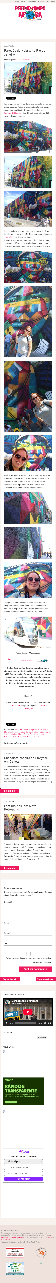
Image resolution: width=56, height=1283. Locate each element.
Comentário (9, 902)
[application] (28, 1012)
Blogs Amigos (50, 2)
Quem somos (31, 2)
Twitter (42, 28)
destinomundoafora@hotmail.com (13, 1237)
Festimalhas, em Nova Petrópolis (20, 807)
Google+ (28, 28)
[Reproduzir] (6, 1023)
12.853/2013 (48, 1237)
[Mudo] (45, 1023)
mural (47, 732)
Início (17, 2)
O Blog (23, 2)
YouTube (50, 28)
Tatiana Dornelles (22, 59)
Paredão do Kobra (37, 734)
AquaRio (9, 237)
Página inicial (9, 979)
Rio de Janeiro (33, 736)
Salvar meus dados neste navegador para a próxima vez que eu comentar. (28, 960)
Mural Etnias (23, 734)
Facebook (35, 28)
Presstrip (22, 736)
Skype (21, 34)
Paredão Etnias (10, 736)
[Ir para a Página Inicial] (30, 13)
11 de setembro (21, 729)
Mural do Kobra (10, 734)
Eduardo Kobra (18, 732)
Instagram (28, 34)
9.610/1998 (5, 1240)
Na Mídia (41, 2)
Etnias (28, 732)
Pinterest (21, 28)
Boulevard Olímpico (12, 113)
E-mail (35, 34)
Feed (14, 28)
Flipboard (6, 28)
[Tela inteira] (49, 1023)
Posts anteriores (45, 979)
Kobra (41, 732)
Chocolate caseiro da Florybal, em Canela (26, 759)
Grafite (35, 732)
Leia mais (9, 790)
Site (5, 943)
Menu (3, 8)
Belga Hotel (34, 729)
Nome (7, 923)
